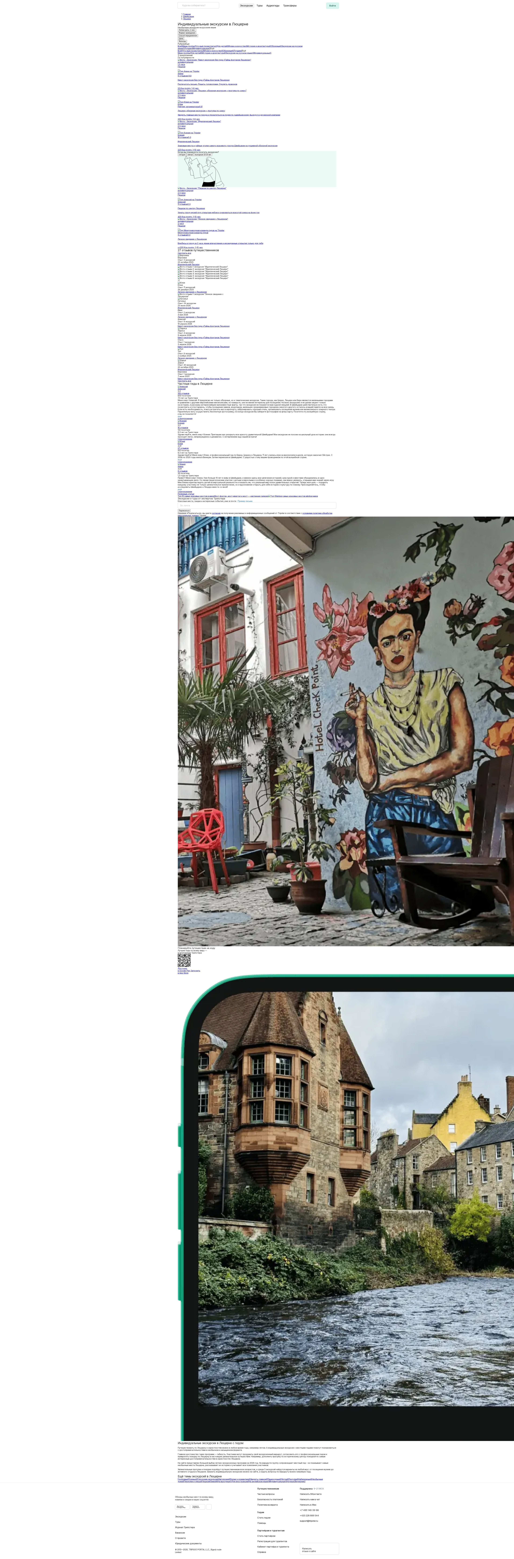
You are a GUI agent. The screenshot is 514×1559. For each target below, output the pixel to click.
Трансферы (290, 5)
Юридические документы (188, 1543)
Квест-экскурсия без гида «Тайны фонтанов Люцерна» (204, 326)
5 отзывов (182, 235)
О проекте (180, 1538)
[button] (332, 5)
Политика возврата (267, 1504)
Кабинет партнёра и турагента (273, 1546)
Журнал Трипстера (185, 1527)
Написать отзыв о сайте (309, 1549)
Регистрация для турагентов (272, 1541)
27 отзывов (183, 448)
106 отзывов (183, 393)
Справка (261, 1552)
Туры (260, 5)
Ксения (181, 423)
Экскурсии (180, 1516)
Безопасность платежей (270, 1499)
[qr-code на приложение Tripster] (209, 1507)
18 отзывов (183, 137)
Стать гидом (263, 1517)
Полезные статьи (186, 494)
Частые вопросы (266, 1494)
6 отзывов (182, 76)
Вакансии (180, 1532)
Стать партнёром (266, 1536)
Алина (180, 466)
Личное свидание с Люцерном (192, 292)
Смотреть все (184, 253)
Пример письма (245, 501)
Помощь (261, 1523)
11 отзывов (183, 204)
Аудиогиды (272, 5)
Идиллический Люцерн (188, 264)
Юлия (180, 443)
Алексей (182, 389)
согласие (216, 513)
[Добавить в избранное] (179, 69)
